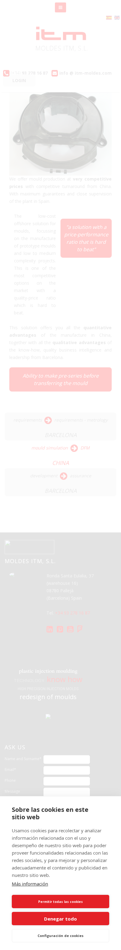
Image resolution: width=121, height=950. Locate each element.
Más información (30, 884)
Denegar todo (60, 919)
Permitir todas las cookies (60, 902)
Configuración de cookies (60, 935)
